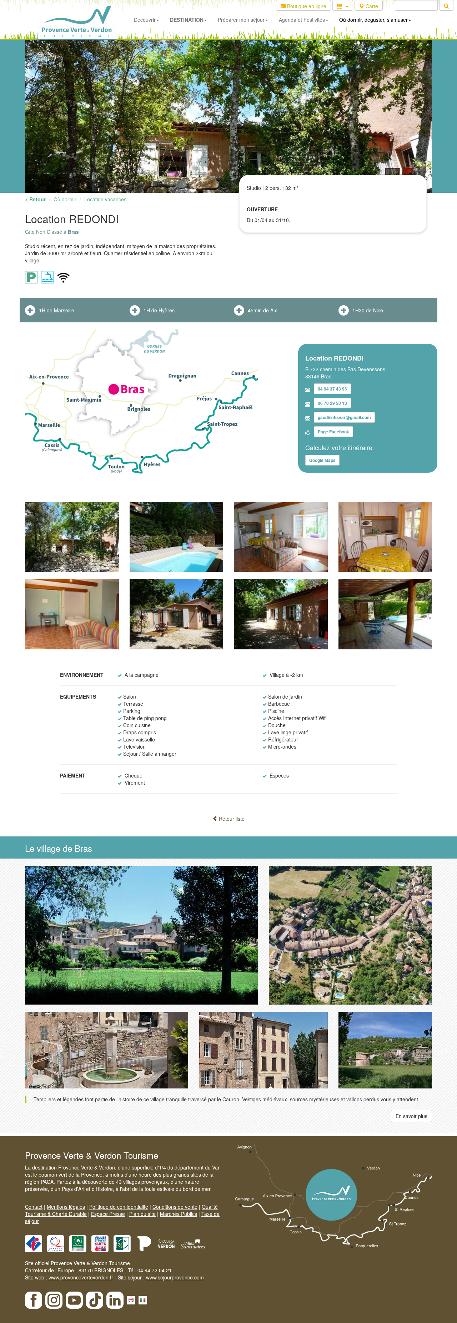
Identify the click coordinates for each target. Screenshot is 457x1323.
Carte (371, 6)
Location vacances (105, 199)
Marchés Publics (178, 1213)
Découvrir (145, 19)
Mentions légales (66, 1206)
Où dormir (65, 199)
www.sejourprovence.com (175, 1277)
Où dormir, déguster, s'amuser (373, 19)
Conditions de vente (174, 1206)
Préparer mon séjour (241, 19)
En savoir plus (411, 1116)
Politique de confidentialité (118, 1206)
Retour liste (231, 818)
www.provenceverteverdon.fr (81, 1277)
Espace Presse (108, 1213)
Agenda (302, 19)
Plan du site (142, 1213)
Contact (33, 1206)
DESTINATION (187, 19)
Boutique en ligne (306, 6)
